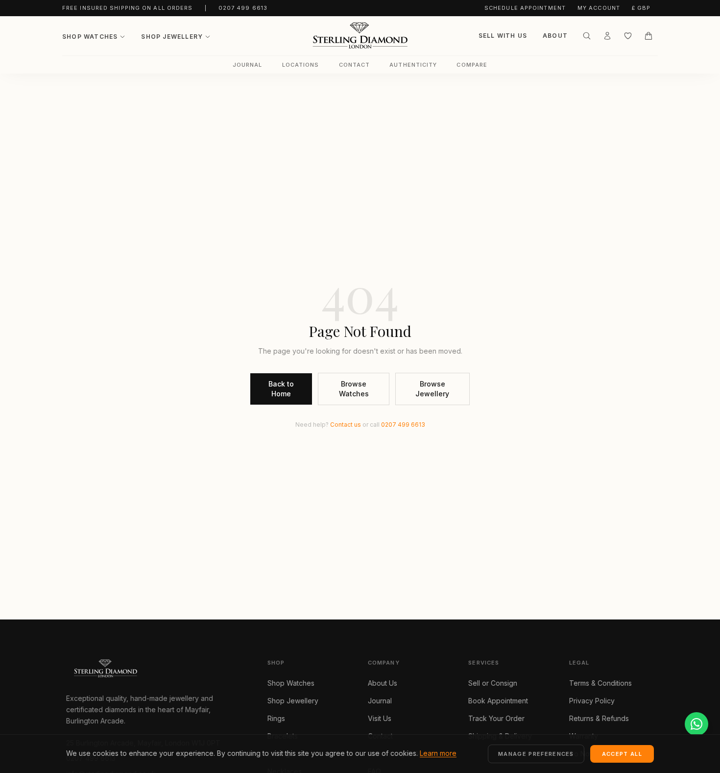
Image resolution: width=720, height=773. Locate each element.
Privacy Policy (592, 700)
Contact (354, 64)
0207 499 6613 (242, 7)
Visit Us (379, 718)
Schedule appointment (525, 7)
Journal (248, 64)
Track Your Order (496, 718)
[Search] (586, 35)
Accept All (622, 753)
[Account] (607, 35)
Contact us (345, 424)
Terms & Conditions (600, 683)
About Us (382, 683)
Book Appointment (498, 700)
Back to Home (281, 389)
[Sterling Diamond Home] (360, 36)
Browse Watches (354, 389)
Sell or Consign (492, 683)
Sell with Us (503, 35)
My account (598, 7)
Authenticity (413, 64)
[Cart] (648, 35)
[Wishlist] (628, 35)
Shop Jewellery (172, 36)
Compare (471, 64)
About (555, 35)
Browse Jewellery (432, 389)
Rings (276, 718)
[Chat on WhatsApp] (696, 724)
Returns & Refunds (599, 718)
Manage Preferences (536, 753)
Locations (300, 64)
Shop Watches (90, 36)
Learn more (438, 753)
